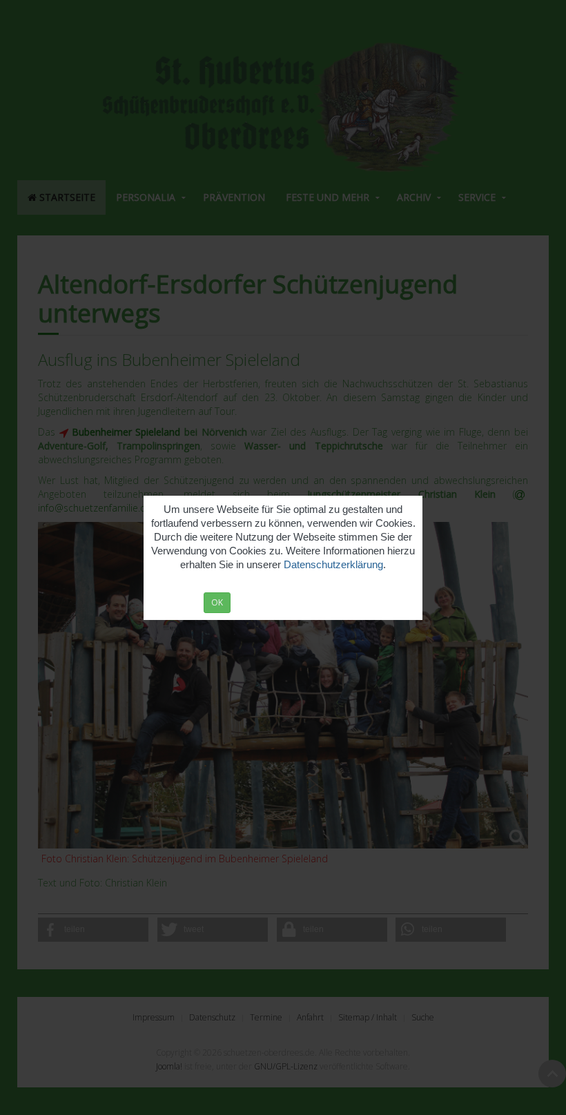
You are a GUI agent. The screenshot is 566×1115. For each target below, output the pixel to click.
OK (217, 602)
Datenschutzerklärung (333, 564)
